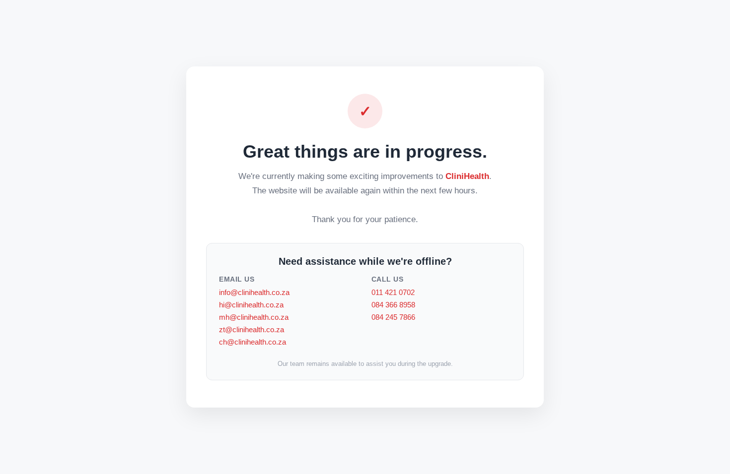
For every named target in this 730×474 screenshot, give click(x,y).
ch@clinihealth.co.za (252, 342)
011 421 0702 (393, 292)
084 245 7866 (393, 317)
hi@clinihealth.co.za (251, 304)
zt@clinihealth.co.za (251, 329)
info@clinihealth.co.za (254, 292)
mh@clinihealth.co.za (254, 317)
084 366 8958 (393, 304)
